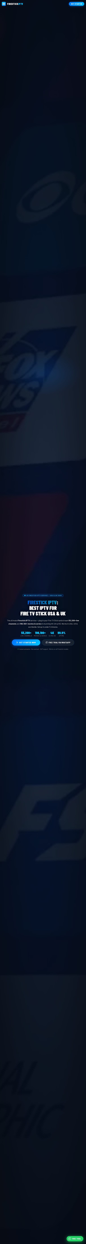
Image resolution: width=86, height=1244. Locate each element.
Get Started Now (27, 642)
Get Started (76, 4)
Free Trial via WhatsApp (59, 642)
